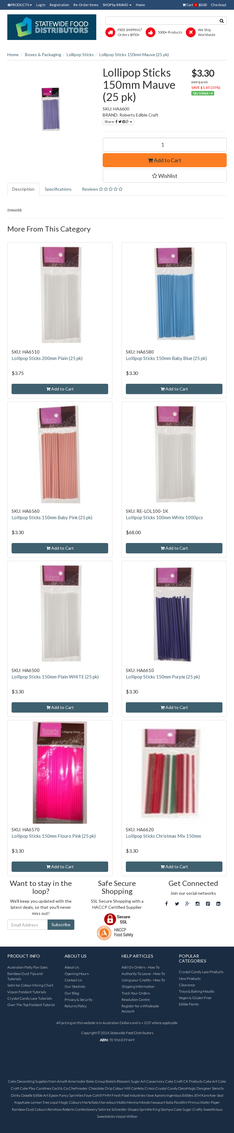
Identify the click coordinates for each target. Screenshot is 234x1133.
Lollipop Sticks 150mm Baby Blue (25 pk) (166, 358)
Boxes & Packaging (43, 54)
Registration (59, 5)
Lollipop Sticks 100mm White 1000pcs (164, 517)
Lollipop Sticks (80, 54)
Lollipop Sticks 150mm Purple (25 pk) (163, 676)
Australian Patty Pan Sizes (27, 967)
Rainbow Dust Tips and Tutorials (25, 976)
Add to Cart (167, 160)
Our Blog (72, 993)
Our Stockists (75, 986)
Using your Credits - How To (143, 980)
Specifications (58, 189)
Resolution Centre (136, 999)
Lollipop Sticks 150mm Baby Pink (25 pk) (52, 517)
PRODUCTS (19, 5)
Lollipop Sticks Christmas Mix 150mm (163, 836)
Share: (110, 121)
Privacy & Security (79, 999)
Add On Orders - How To (140, 967)
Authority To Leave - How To (143, 973)
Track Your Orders (136, 993)
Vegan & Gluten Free (195, 997)
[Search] (222, 20)
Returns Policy (76, 1006)
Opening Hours (77, 973)
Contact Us (73, 980)
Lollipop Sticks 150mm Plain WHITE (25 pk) (55, 676)
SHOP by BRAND (116, 5)
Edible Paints (189, 1004)
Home (140, 5)
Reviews (90, 189)
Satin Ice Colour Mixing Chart (30, 985)
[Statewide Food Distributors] (51, 26)
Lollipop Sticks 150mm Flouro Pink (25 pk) (54, 836)
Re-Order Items (85, 5)
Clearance (187, 985)
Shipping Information (138, 986)
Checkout (218, 5)
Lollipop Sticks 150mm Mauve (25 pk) (134, 54)
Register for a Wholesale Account (140, 1008)
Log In (40, 5)
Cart (196, 5)
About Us (72, 967)
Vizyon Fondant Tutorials (26, 992)
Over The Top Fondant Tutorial (31, 1004)
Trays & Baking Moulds (196, 991)
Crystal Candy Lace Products (201, 971)
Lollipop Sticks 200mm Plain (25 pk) (47, 358)
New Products (189, 978)
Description (23, 189)
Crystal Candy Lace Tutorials (29, 998)
